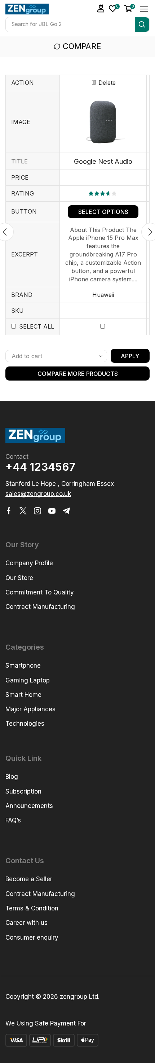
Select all (36, 326)
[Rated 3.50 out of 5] (103, 193)
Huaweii (103, 294)
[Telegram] (66, 510)
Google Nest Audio (103, 161)
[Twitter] (23, 510)
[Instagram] (37, 510)
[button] (114, 8)
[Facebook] (8, 510)
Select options (103, 211)
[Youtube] (52, 510)
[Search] (142, 24)
